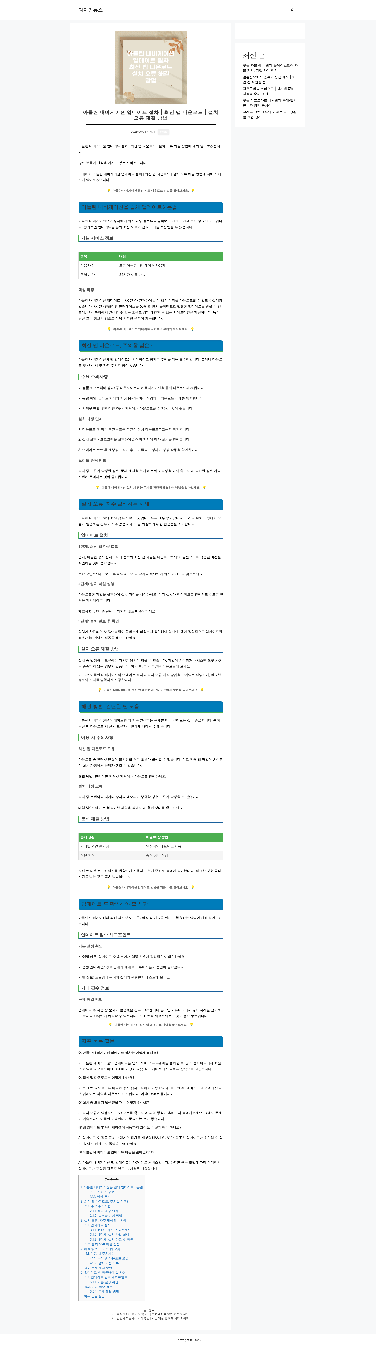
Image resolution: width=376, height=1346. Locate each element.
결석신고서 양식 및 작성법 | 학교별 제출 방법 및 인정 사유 (153, 1314)
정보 (151, 1310)
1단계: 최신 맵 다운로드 (110, 1230)
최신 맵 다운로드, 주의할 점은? (104, 1201)
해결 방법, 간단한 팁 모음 (100, 1249)
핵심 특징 (100, 1196)
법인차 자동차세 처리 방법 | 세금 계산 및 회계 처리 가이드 (153, 1318)
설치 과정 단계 (104, 1211)
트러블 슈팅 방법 (106, 1215)
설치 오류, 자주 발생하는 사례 (103, 1220)
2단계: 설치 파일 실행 (109, 1234)
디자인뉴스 (90, 10)
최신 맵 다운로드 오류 (109, 1258)
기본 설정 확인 (104, 1282)
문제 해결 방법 (98, 1268)
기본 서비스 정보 (99, 1192)
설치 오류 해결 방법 (102, 1244)
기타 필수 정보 (98, 1287)
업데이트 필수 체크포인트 (106, 1277)
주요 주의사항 (98, 1206)
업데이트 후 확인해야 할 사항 (103, 1272)
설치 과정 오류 (104, 1263)
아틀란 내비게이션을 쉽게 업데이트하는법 (111, 1187)
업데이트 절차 (98, 1225)
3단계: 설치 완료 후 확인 (111, 1239)
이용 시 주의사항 (100, 1253)
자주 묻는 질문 (92, 1296)
